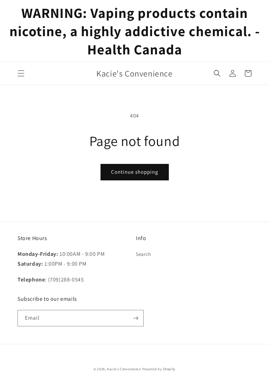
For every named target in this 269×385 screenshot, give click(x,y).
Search (143, 254)
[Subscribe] (135, 318)
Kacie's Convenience (124, 369)
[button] (21, 73)
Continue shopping (134, 171)
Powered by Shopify (159, 369)
